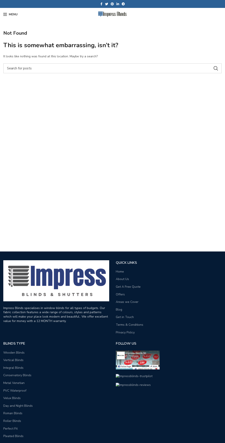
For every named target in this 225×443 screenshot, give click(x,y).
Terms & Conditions (129, 325)
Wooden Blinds (14, 353)
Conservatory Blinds (17, 375)
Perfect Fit (10, 429)
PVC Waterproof (14, 391)
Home (120, 271)
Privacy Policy (125, 332)
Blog (119, 309)
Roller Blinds (12, 421)
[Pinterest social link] (112, 4)
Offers (120, 294)
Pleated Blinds (13, 436)
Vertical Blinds (13, 360)
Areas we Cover (127, 302)
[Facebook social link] (101, 4)
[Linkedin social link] (117, 4)
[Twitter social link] (106, 4)
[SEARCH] (215, 68)
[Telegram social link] (123, 4)
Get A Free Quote (128, 287)
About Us (122, 279)
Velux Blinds (12, 398)
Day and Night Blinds (18, 406)
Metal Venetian (14, 383)
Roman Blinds (12, 413)
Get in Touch (125, 317)
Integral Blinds (13, 368)
